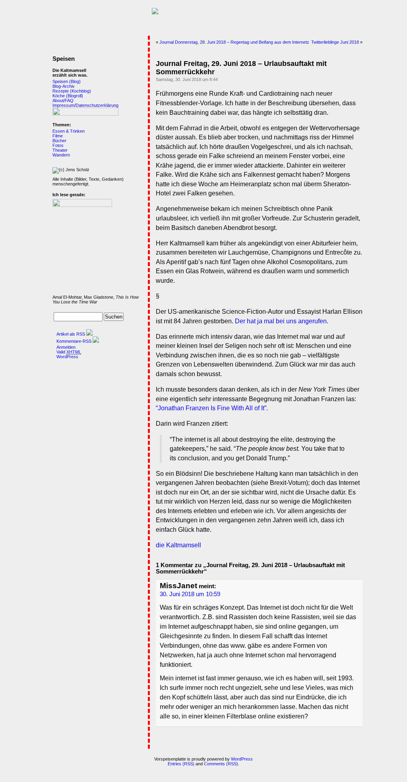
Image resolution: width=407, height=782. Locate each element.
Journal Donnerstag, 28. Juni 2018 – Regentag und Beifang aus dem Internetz (234, 42)
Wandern (61, 155)
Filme (57, 135)
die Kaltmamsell (178, 545)
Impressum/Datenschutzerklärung (85, 105)
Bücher (59, 140)
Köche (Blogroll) (67, 95)
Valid (68, 351)
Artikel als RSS (70, 334)
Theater (60, 150)
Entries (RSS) (181, 763)
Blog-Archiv (63, 86)
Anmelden (66, 347)
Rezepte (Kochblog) (71, 91)
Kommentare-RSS (73, 341)
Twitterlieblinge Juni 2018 (335, 42)
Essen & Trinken (68, 131)
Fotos (58, 145)
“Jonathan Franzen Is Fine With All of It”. (212, 408)
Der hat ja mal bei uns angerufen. (281, 321)
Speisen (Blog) (66, 81)
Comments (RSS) (221, 763)
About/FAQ (63, 100)
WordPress (67, 356)
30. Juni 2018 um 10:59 (190, 594)
